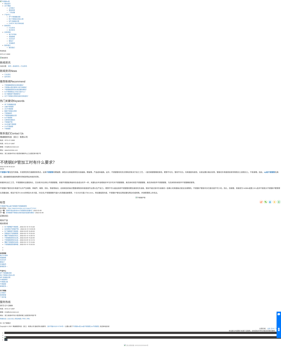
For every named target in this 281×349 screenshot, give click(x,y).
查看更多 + (3, 266)
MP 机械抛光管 (14, 21)
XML (28, 318)
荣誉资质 (12, 10)
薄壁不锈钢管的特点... (12, 235)
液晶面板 (12, 36)
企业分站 (10, 318)
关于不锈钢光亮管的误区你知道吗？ (16, 96)
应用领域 (7, 32)
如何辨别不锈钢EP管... (12, 229)
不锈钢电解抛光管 (10, 115)
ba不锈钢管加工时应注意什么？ (15, 92)
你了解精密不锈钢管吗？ (12, 94)
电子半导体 (12, 34)
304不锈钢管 (8, 109)
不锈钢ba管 (4, 282)
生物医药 (12, 43)
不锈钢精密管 (22, 206)
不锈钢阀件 (8, 113)
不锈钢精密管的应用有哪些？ (14, 85)
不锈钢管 (7, 128)
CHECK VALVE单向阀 (16, 23)
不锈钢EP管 (8, 122)
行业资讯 (12, 28)
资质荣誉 (3, 295)
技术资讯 (12, 30)
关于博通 (7, 6)
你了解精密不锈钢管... (12, 231)
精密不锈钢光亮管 (10, 111)
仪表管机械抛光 (9, 120)
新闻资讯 (7, 25)
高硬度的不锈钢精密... (12, 233)
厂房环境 (3, 297)
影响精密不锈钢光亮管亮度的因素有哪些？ (20, 212)
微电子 (11, 41)
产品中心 (7, 14)
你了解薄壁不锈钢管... (12, 227)
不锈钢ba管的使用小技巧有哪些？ (16, 87)
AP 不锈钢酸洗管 (14, 17)
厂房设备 (12, 12)
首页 (9, 66)
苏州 (272, 328)
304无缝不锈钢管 (10, 124)
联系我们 (7, 45)
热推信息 (3, 318)
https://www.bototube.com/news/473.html (22, 208)
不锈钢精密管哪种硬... (12, 244)
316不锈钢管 (8, 126)
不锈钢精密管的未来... (12, 240)
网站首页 (7, 3)
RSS (23, 318)
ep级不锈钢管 (13, 206)
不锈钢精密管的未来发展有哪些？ (15, 89)
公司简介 (12, 8)
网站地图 (18, 318)
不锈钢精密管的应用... (12, 238)
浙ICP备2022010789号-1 (56, 326)
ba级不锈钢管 (86, 326)
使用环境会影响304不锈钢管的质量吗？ (19, 210)
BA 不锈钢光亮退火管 (16, 19)
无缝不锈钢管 (9, 106)
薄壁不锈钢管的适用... (12, 242)
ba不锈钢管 (8, 117)
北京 (268, 328)
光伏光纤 (12, 39)
